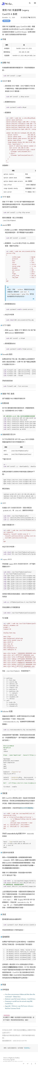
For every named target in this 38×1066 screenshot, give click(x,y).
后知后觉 (25, 17)
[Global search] (29, 3)
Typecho (12, 1059)
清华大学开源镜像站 (26, 808)
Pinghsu (11, 1057)
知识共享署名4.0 (22, 1030)
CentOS (7, 20)
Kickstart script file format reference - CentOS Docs (20, 999)
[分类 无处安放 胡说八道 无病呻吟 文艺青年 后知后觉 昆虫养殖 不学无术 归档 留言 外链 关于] (35, 3)
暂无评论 (33, 17)
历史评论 (26, 1048)
